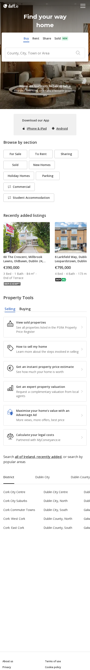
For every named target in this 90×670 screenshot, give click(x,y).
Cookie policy (53, 667)
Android (62, 128)
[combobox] (45, 53)
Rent (35, 38)
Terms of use (53, 661)
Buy (26, 38)
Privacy (7, 667)
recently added (49, 456)
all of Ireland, (25, 456)
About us (8, 661)
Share (47, 38)
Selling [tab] (10, 309)
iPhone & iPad (37, 128)
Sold (57, 38)
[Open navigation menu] (83, 5)
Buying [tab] (25, 309)
